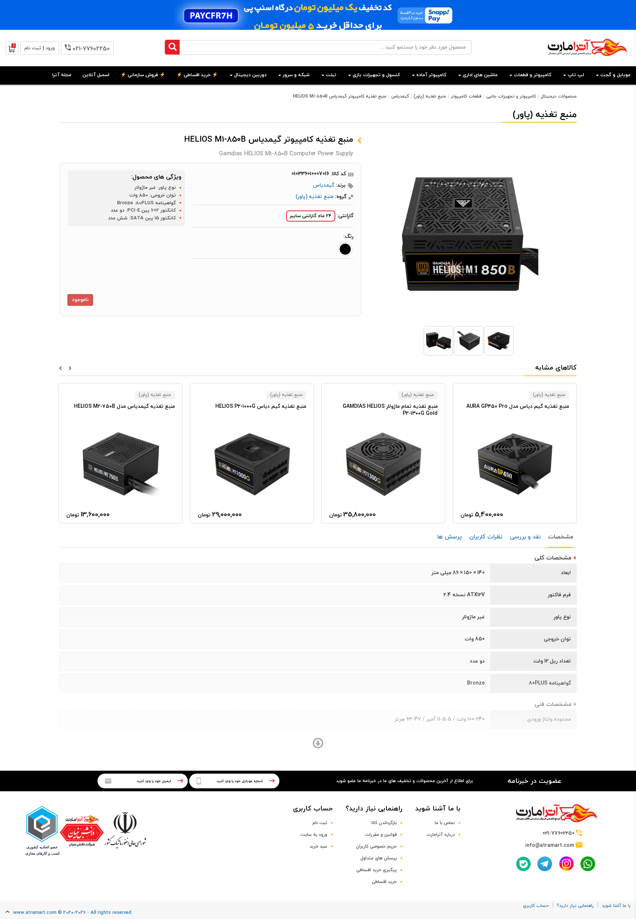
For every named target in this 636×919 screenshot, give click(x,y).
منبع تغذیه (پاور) (430, 96)
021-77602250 (91, 49)
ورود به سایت (314, 835)
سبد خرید (318, 846)
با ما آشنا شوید (437, 808)
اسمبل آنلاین (95, 75)
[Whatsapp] (587, 863)
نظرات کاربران (485, 537)
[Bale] (523, 863)
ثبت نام (319, 823)
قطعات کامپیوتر (466, 96)
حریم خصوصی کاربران (376, 846)
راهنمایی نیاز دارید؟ (374, 808)
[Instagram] (566, 863)
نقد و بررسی (525, 537)
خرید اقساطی (384, 882)
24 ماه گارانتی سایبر (311, 216)
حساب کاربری (313, 808)
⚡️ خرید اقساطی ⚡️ (197, 75)
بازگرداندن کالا (384, 823)
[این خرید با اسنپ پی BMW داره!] (318, 15)
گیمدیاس (400, 96)
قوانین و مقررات (381, 835)
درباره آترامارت (441, 835)
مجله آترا (61, 75)
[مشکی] (345, 249)
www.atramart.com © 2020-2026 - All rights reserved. (72, 912)
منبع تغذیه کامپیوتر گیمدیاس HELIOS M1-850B (339, 96)
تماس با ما (445, 823)
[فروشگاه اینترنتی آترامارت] (587, 59)
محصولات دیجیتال (559, 96)
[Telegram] (544, 863)
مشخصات (560, 537)
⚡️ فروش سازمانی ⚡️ (142, 75)
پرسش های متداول (378, 858)
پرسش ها (449, 537)
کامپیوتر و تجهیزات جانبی (511, 96)
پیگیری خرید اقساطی (376, 870)
